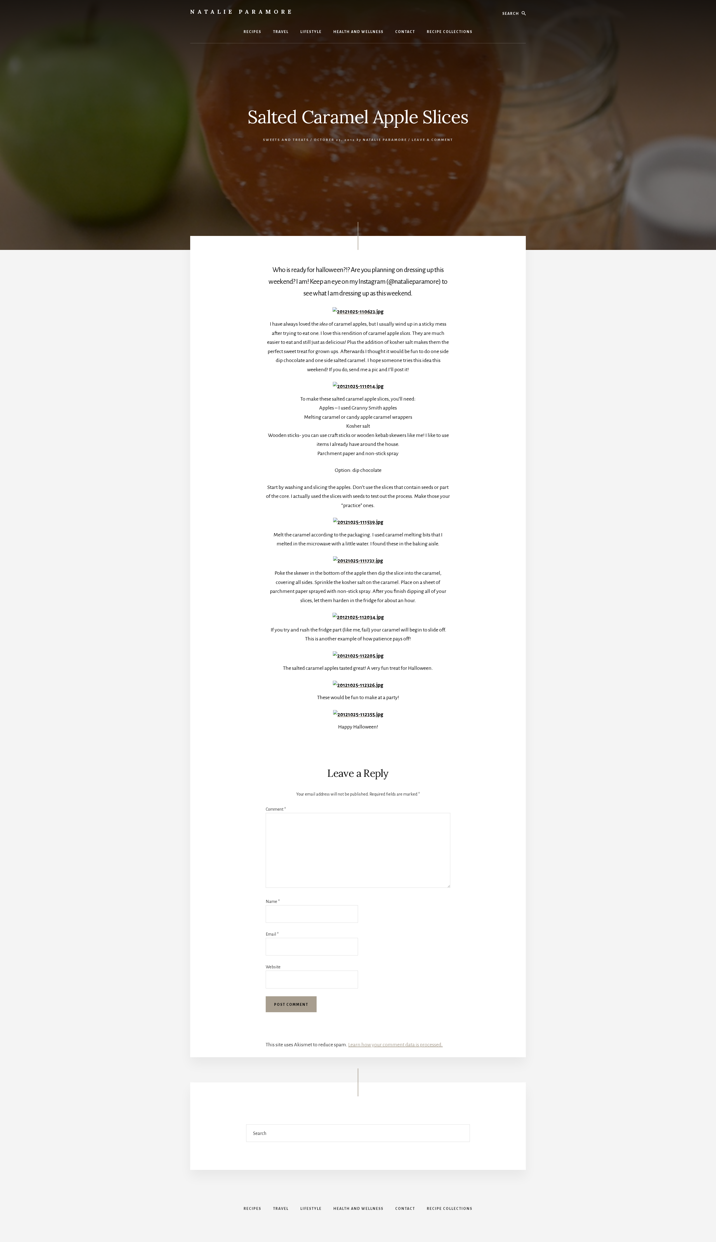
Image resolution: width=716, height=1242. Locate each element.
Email (272, 934)
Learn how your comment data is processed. (395, 1044)
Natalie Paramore (242, 11)
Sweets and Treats (286, 140)
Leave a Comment (432, 140)
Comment (276, 809)
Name (273, 901)
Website (273, 967)
